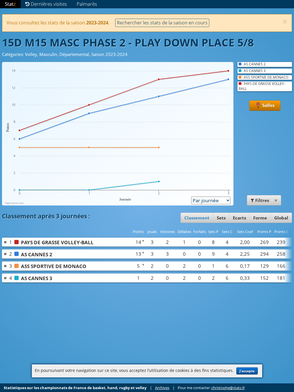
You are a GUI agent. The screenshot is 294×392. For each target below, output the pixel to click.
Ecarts (239, 218)
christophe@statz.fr (228, 387)
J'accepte (247, 370)
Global (281, 218)
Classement (197, 218)
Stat (10, 4)
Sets (221, 218)
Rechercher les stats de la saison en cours (162, 23)
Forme (260, 218)
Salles (267, 105)
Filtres (262, 200)
